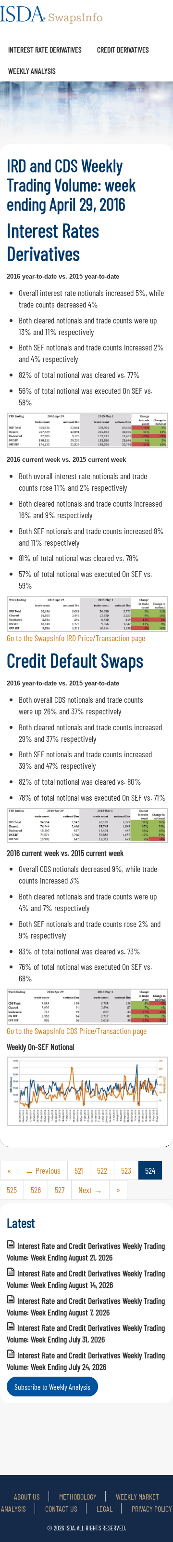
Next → (90, 1189)
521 (78, 1170)
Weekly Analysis (32, 70)
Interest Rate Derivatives (45, 49)
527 (59, 1189)
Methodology (78, 1496)
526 (36, 1189)
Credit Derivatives (123, 49)
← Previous (43, 1170)
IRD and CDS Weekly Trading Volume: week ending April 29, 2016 (71, 184)
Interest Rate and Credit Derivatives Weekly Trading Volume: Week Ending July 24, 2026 (86, 1361)
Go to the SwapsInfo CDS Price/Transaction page (77, 1030)
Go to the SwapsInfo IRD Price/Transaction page (76, 637)
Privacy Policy (152, 1508)
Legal (104, 1508)
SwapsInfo (52, 19)
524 (150, 1170)
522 (102, 1170)
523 (126, 1170)
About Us (27, 1496)
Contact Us (61, 1508)
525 (12, 1189)
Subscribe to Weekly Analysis (52, 1386)
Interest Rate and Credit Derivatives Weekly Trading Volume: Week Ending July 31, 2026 (86, 1333)
